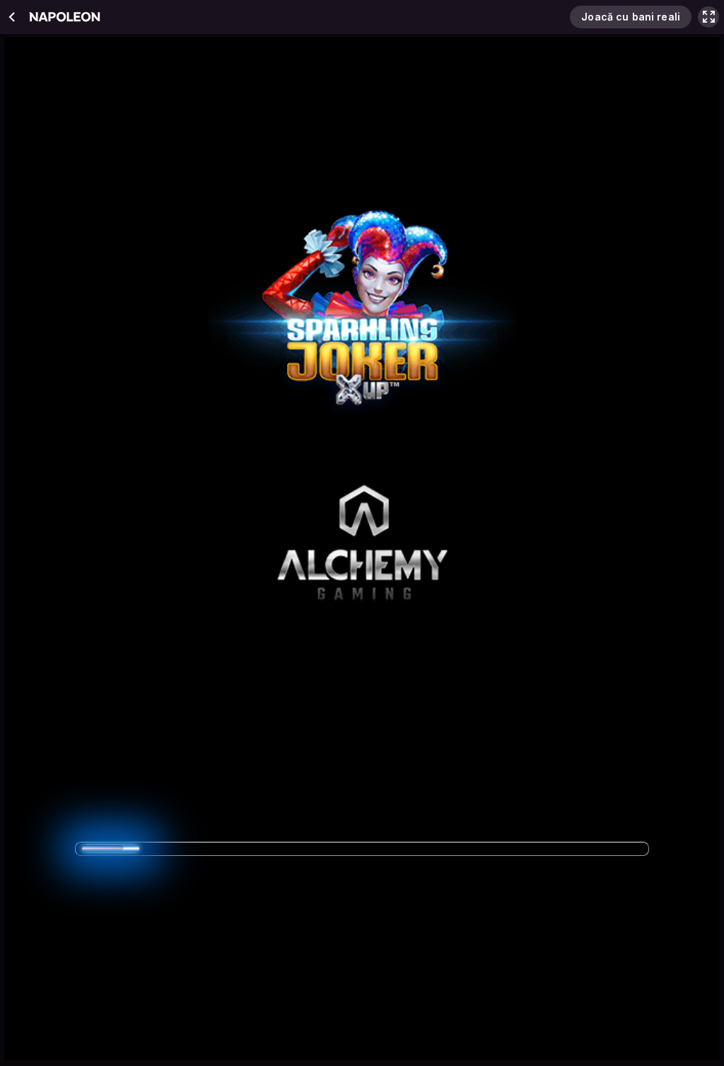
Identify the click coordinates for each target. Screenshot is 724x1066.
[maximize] (708, 17)
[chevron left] (12, 17)
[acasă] (64, 17)
